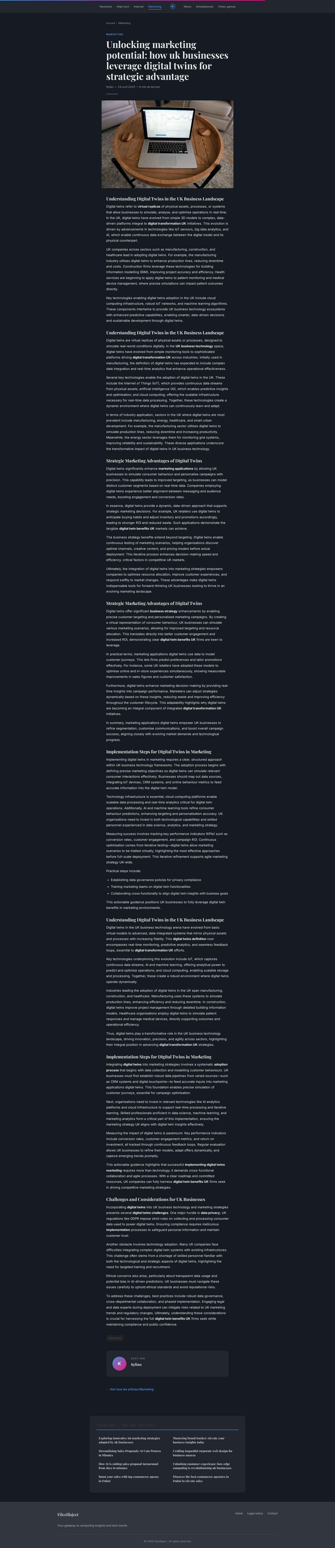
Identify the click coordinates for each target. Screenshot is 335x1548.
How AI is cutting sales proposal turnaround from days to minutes (128, 1466)
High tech (123, 6)
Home (239, 1513)
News (187, 6)
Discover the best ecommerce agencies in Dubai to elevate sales (201, 1479)
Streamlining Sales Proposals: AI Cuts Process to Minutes (130, 1453)
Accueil (110, 23)
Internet (139, 6)
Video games (227, 6)
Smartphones (204, 6)
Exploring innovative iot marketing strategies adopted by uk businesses (129, 1440)
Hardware (105, 6)
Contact (273, 1513)
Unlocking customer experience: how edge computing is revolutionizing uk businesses (202, 1466)
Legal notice (255, 1513)
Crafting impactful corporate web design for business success (202, 1453)
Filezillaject (67, 1514)
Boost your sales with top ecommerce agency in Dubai (129, 1479)
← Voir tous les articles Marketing (130, 1389)
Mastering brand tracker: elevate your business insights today (198, 1440)
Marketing (154, 6)
